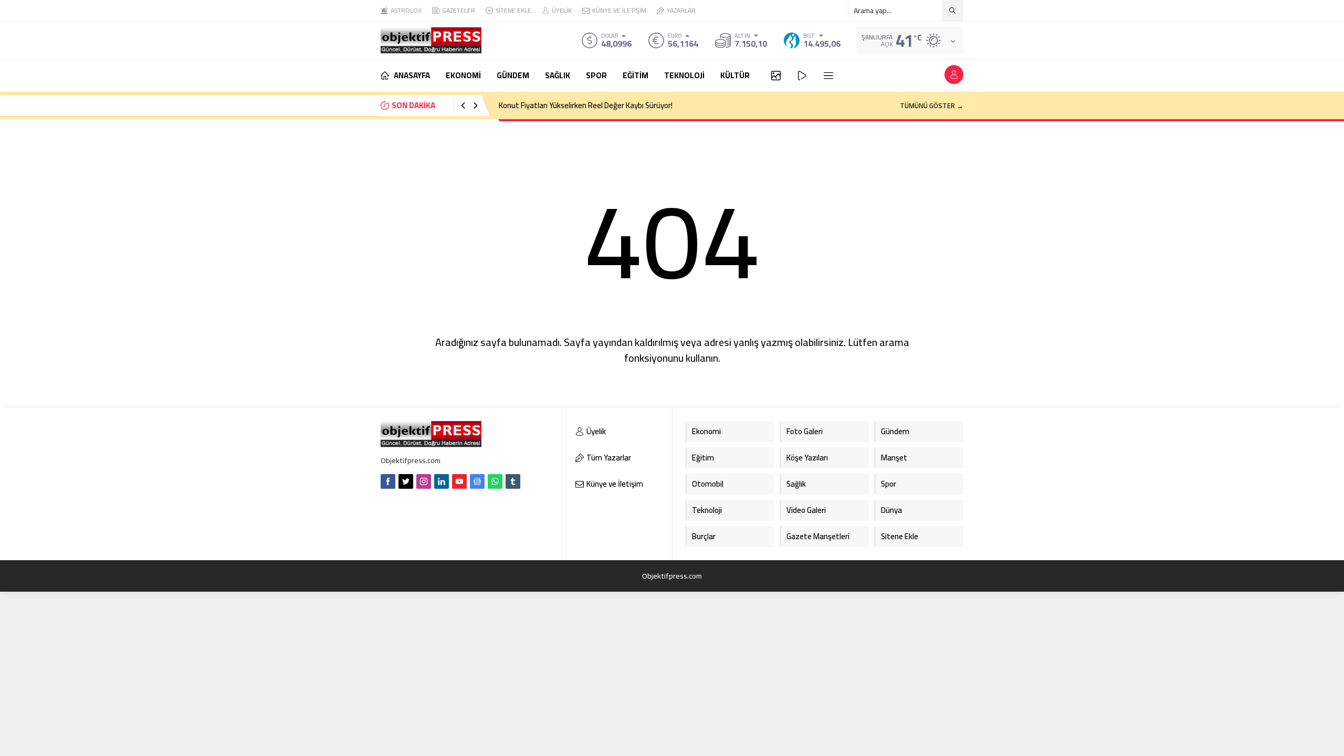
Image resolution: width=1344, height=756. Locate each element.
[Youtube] (459, 481)
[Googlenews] (477, 481)
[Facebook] (388, 481)
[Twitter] (405, 481)
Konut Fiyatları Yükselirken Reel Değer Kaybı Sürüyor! (586, 105)
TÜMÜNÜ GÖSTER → (931, 105)
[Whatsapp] (495, 481)
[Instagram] (423, 481)
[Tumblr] (513, 481)
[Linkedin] (441, 481)
